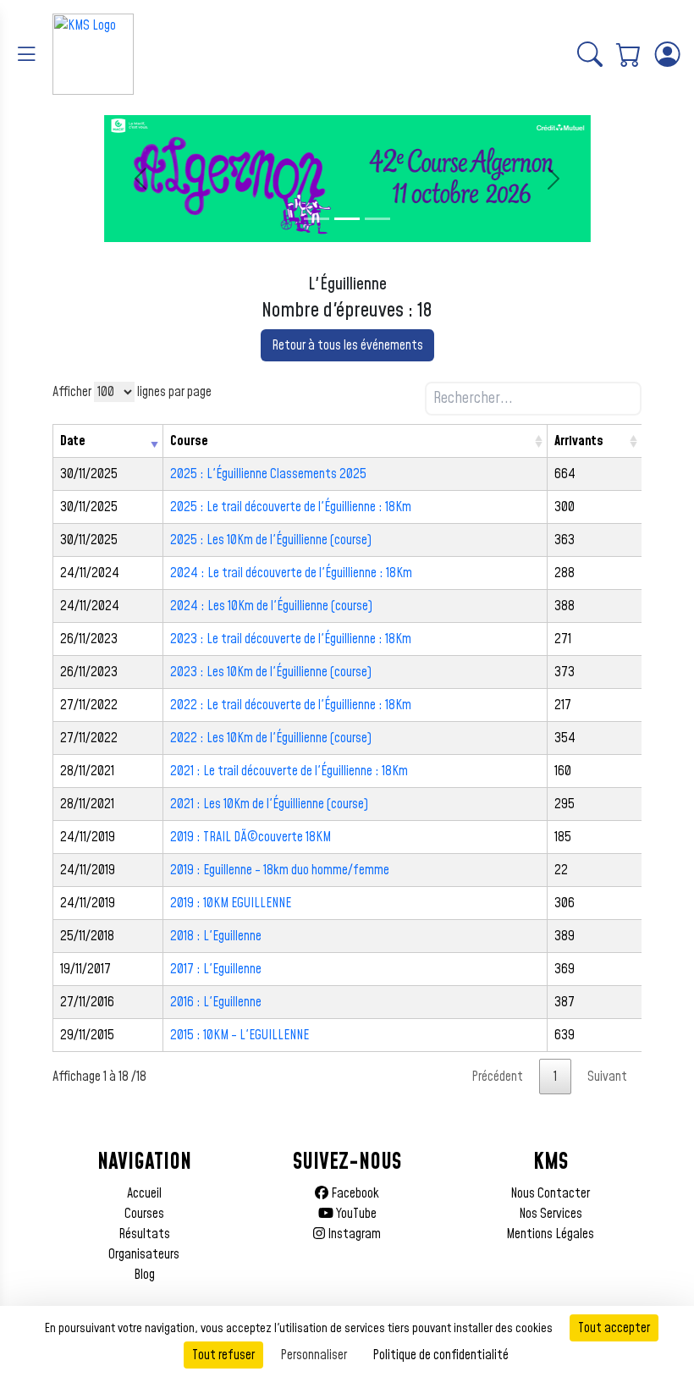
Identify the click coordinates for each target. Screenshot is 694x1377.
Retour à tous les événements (347, 345)
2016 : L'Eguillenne (216, 1002)
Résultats (144, 1234)
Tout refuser (223, 1355)
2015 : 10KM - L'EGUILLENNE (239, 1035)
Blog (144, 1274)
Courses (144, 1213)
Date (72, 441)
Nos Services (550, 1213)
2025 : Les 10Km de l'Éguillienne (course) (271, 540)
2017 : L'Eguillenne (216, 969)
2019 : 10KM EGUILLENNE (230, 903)
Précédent (497, 1076)
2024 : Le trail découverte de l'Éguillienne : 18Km (291, 573)
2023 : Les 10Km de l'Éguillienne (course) (271, 672)
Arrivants (578, 441)
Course (189, 441)
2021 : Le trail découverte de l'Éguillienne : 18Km (289, 771)
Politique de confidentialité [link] (440, 1355)
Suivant (607, 1076)
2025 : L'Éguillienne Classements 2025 (268, 474)
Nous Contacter (550, 1193)
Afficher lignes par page (132, 392)
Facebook (353, 1193)
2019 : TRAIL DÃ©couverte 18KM (250, 837)
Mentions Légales (550, 1234)
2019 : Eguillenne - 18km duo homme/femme (279, 870)
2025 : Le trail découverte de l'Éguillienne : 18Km (290, 507)
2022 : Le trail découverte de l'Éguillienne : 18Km (290, 705)
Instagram (353, 1234)
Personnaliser (313, 1355)
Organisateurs (143, 1254)
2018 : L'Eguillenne (216, 936)
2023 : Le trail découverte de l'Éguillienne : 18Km (290, 639)
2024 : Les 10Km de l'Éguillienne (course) (271, 606)
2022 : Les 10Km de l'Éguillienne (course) (271, 738)
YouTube (355, 1213)
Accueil (144, 1193)
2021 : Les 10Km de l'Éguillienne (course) (269, 804)
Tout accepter (614, 1328)
